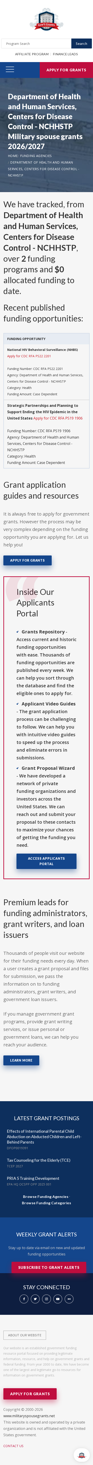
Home (13, 156)
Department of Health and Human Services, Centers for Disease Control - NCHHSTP (43, 168)
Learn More (21, 1060)
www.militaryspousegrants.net (29, 1415)
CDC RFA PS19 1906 (54, 430)
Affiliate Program (32, 54)
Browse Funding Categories (46, 1203)
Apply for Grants (66, 70)
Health (27, 388)
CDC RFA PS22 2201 (48, 369)
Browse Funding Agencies (46, 1196)
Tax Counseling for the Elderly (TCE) (38, 1160)
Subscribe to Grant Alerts (48, 1267)
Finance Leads (65, 54)
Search (81, 43)
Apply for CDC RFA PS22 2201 (29, 356)
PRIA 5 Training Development (33, 1178)
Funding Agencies (36, 156)
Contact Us (13, 1446)
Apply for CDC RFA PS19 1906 (58, 418)
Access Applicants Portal (46, 861)
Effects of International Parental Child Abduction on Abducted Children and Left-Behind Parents (44, 1136)
